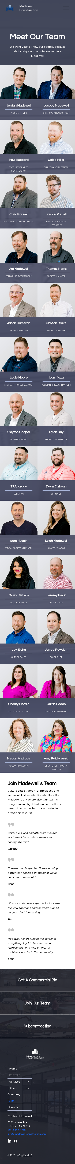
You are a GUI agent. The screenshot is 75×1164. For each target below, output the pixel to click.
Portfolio (14, 1075)
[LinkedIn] (10, 1141)
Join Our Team (37, 1003)
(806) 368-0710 (17, 1130)
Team (11, 1100)
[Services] (28, 1082)
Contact (14, 1107)
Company (14, 1094)
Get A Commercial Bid (37, 980)
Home (13, 1068)
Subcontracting (37, 1026)
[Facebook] (15, 1141)
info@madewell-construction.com (27, 1133)
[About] (28, 1088)
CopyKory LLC (25, 1155)
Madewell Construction (28, 8)
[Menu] (66, 8)
